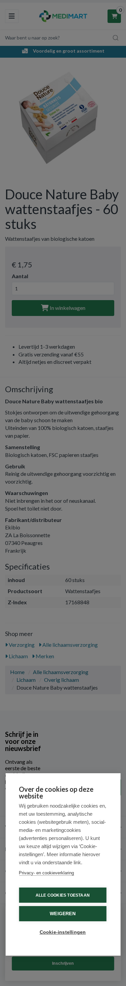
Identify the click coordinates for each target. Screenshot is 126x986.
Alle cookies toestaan (63, 895)
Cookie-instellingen (63, 932)
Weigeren (63, 913)
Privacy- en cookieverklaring (46, 872)
